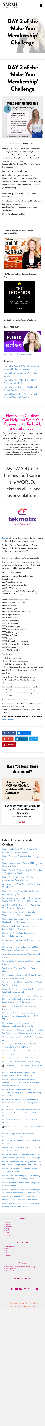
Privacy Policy (13, 1303)
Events (8, 1251)
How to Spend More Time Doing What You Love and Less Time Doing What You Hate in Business (21, 1163)
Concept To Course (11, 1271)
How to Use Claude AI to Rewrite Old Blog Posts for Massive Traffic (21, 382)
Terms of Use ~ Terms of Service (28, 1303)
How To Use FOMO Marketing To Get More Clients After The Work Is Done (20, 1045)
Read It (22, 822)
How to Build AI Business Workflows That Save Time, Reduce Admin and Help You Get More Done (21, 1112)
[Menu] (40, 5)
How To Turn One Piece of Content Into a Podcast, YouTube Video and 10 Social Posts (20, 1198)
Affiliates (8, 1233)
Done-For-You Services (13, 1253)
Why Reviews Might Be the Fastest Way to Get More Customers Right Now (21, 907)
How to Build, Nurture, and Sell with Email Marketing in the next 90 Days (19, 1121)
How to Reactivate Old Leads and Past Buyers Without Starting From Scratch (20, 1205)
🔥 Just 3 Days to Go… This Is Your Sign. (18, 1057)
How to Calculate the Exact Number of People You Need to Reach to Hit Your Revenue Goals (21, 1191)
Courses (8, 1224)
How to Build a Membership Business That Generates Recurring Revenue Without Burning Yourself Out (21, 1092)
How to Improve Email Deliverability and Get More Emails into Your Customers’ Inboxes (20, 948)
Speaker (8, 1255)
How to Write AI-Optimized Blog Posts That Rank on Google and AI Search (22, 389)
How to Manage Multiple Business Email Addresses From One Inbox (18, 1135)
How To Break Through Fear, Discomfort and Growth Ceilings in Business (20, 927)
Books (8, 1231)
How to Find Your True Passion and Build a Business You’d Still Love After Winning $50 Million (20, 1015)
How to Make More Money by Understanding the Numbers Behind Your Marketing (22, 921)
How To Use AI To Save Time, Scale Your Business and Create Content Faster (22, 976)
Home (8, 1222)
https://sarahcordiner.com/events (17, 354)
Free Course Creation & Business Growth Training (20, 1266)
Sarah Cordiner (14, 143)
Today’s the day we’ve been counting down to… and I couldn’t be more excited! (22, 990)
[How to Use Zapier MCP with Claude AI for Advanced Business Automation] (22, 789)
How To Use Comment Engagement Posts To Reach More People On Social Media (20, 1074)
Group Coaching (11, 1246)
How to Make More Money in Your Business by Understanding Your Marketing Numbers (21, 1177)
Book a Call (9, 1249)
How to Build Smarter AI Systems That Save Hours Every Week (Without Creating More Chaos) (20, 1102)
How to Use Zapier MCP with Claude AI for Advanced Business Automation (21, 368)
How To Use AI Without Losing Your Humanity (21, 1061)
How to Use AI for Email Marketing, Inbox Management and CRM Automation (19, 914)
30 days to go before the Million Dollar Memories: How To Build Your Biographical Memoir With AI (22, 900)
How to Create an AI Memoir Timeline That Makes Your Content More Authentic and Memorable (22, 1031)
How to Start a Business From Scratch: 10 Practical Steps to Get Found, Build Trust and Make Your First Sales (20, 1082)
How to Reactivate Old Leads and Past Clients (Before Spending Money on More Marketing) (21, 1156)
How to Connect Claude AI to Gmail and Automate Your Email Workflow (20, 396)
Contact (8, 1235)
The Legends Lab (11, 1269)
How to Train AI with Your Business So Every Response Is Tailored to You (20, 934)
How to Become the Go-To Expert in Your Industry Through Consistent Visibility (19, 1024)
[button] (2, 802)
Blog (7, 1228)
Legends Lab (9, 1226)
